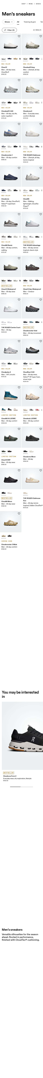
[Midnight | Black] (3, 190)
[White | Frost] (9, 492)
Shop (24, 4)
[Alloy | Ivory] (15, 236)
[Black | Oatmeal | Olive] (9, 409)
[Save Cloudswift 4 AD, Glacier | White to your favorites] (19, 80)
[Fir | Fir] (3, 451)
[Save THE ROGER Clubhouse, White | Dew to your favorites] (40, 124)
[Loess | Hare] (3, 535)
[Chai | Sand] (15, 58)
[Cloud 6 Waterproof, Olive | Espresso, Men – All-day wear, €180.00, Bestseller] (10, 266)
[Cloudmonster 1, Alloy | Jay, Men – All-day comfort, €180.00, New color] (10, 132)
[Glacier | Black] (15, 102)
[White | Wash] (25, 236)
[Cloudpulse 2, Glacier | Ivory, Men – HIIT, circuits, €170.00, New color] (10, 349)
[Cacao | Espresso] (9, 535)
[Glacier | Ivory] (3, 363)
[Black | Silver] (31, 58)
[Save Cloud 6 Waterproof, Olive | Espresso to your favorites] (19, 258)
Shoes (38, 4)
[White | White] (9, 146)
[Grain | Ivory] (25, 102)
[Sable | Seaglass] (25, 363)
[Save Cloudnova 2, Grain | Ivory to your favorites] (40, 80)
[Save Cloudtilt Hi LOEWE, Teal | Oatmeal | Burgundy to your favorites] (19, 387)
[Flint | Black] (9, 280)
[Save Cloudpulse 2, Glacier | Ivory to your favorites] (19, 341)
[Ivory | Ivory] (31, 451)
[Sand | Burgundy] (25, 409)
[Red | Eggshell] (37, 409)
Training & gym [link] (30, 22)
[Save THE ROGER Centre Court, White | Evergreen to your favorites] (19, 299)
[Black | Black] (9, 102)
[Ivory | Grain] (31, 363)
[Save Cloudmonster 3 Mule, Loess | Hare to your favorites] (19, 513)
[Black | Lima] (25, 280)
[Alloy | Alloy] (31, 280)
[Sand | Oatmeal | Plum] (15, 409)
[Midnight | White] (9, 58)
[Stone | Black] (37, 58)
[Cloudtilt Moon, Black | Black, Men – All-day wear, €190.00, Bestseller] (10, 478)
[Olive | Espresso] (3, 280)
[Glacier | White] (3, 102)
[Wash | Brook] (31, 321)
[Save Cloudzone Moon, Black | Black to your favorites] (40, 429)
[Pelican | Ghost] (15, 280)
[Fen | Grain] (31, 190)
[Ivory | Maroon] (37, 102)
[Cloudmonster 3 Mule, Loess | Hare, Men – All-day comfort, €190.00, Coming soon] (10, 521)
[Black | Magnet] (37, 363)
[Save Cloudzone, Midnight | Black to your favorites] (19, 168)
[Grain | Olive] (25, 58)
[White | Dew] (25, 146)
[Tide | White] (37, 190)
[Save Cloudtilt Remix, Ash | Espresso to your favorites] (19, 214)
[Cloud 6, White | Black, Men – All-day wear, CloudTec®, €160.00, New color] (10, 44)
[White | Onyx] (31, 146)
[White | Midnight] (31, 236)
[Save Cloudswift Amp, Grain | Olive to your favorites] (40, 36)
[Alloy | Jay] (3, 146)
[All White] (31, 102)
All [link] (18, 22)
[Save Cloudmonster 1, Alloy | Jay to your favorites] (19, 124)
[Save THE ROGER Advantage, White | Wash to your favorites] (40, 214)
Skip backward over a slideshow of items (23, 783)
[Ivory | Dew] (25, 492)
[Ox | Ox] (9, 451)
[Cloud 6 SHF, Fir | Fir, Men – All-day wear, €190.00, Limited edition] (10, 437)
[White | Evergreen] (3, 321)
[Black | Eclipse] (15, 190)
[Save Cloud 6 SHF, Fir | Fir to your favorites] (19, 429)
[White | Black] (3, 58)
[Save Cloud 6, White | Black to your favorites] (19, 36)
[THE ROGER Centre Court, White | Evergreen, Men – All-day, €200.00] (10, 307)
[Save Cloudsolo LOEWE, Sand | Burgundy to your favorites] (40, 387)
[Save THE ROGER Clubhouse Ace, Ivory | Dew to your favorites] (40, 470)
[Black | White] (37, 146)
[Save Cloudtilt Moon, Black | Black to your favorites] (19, 470)
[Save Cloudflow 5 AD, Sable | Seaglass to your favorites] (40, 341)
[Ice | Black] (9, 190)
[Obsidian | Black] (9, 363)
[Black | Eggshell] (31, 409)
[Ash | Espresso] (3, 236)
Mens (31, 4)
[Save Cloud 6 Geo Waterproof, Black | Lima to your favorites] (40, 258)
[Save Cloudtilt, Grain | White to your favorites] (40, 168)
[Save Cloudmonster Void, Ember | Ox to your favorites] (40, 299)
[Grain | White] (25, 190)
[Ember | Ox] (25, 321)
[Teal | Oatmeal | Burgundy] (3, 409)
